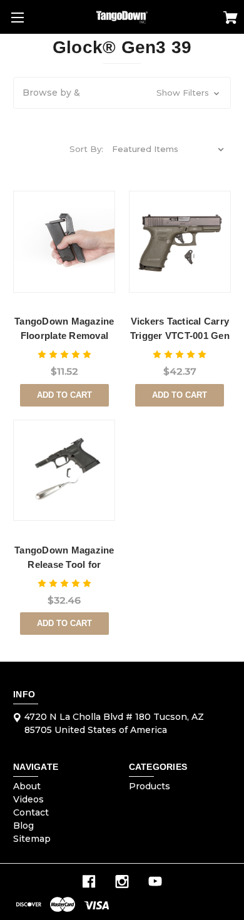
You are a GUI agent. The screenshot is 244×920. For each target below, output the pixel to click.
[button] (122, 93)
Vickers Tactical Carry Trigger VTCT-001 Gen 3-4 (180, 335)
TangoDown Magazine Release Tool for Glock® (64, 564)
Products (149, 786)
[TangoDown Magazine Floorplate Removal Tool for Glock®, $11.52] (64, 242)
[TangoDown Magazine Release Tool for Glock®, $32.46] (64, 471)
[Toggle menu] (17, 17)
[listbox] (168, 148)
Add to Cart (64, 395)
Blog (23, 825)
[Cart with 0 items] (230, 19)
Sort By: (86, 149)
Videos (28, 799)
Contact (31, 812)
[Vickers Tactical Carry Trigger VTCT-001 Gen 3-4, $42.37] (180, 242)
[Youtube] (155, 881)
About (27, 786)
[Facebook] (89, 881)
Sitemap (32, 838)
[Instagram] (122, 881)
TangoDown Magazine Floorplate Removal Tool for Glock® (64, 335)
